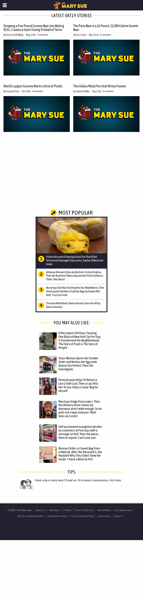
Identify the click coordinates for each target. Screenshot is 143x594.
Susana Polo (12, 91)
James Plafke (82, 91)
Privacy (67, 510)
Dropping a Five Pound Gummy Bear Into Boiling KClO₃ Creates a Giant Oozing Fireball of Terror (33, 28)
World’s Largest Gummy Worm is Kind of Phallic (33, 86)
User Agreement (123, 510)
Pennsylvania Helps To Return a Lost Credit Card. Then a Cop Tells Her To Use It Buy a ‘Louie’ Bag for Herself (78, 385)
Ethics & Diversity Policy (31, 516)
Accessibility (103, 510)
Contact (117, 516)
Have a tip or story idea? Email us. (56, 480)
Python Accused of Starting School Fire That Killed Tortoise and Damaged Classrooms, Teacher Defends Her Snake (74, 260)
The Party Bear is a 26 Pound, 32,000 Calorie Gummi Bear (105, 28)
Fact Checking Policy (82, 516)
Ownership (104, 516)
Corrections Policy (57, 516)
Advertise (54, 510)
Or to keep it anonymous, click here (99, 480)
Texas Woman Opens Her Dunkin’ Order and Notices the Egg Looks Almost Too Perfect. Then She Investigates (78, 363)
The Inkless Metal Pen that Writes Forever (99, 86)
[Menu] (5, 5)
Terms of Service (84, 510)
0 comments (42, 35)
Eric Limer (81, 34)
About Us (41, 510)
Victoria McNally (14, 34)
